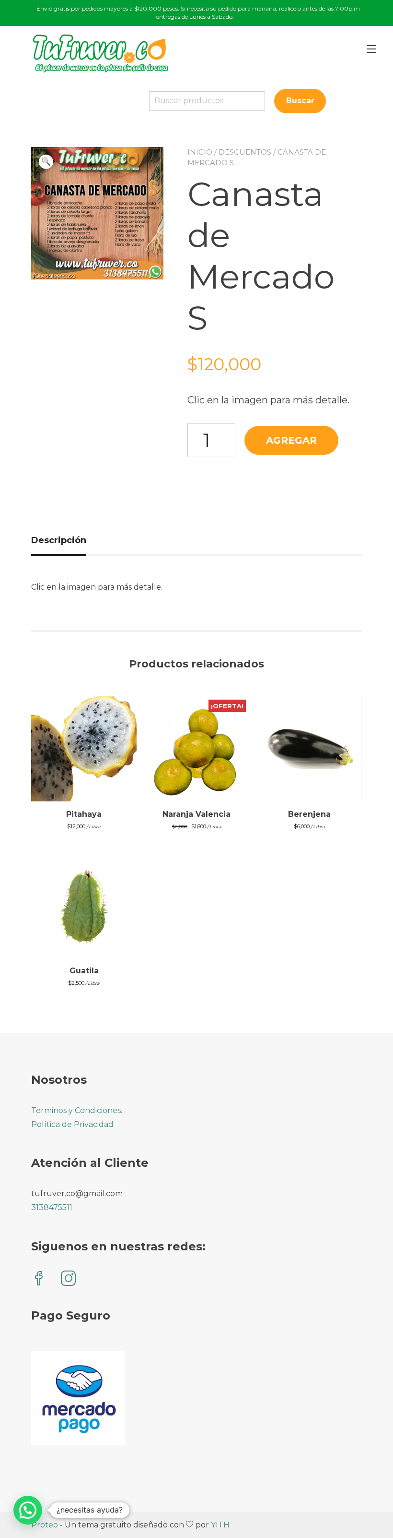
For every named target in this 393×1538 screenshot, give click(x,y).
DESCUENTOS (245, 152)
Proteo (44, 1524)
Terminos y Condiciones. (76, 1110)
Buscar (300, 100)
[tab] (62, 540)
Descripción (58, 540)
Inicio (199, 152)
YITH (220, 1524)
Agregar (291, 440)
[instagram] (68, 1279)
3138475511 (51, 1207)
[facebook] (38, 1279)
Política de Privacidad (72, 1124)
